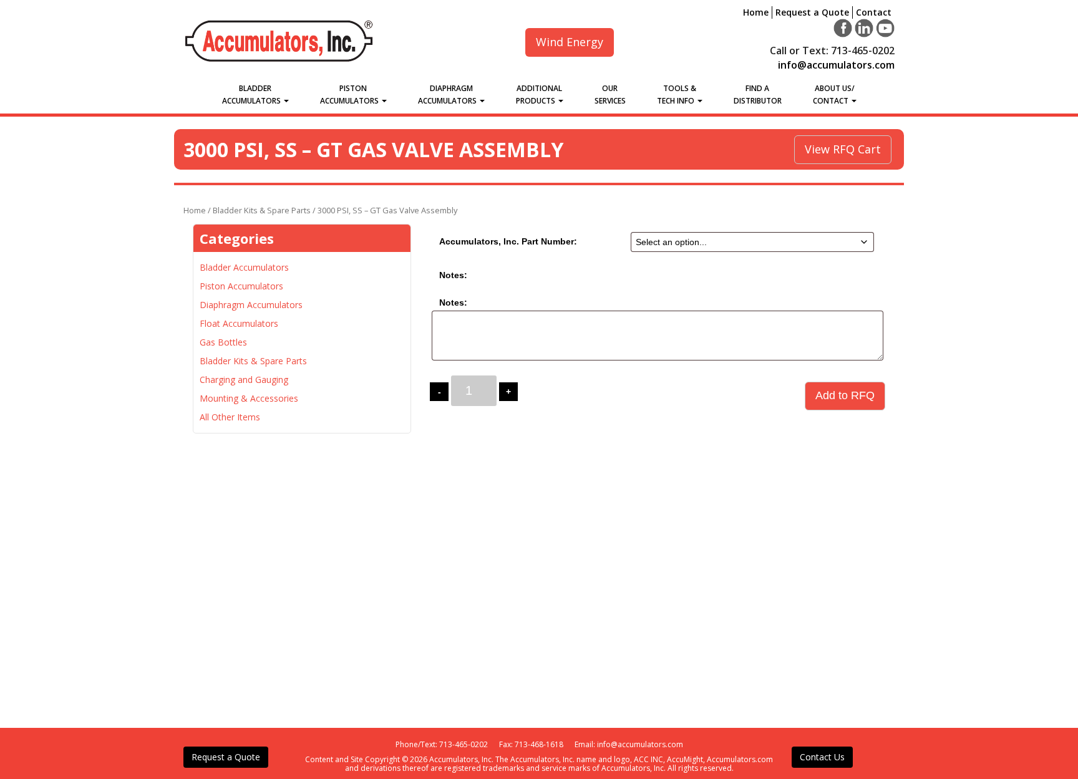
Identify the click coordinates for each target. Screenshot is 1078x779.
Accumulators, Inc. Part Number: (508, 241)
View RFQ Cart (843, 149)
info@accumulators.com (836, 65)
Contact (873, 12)
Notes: (453, 275)
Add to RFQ (845, 395)
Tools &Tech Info (676, 94)
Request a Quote (812, 12)
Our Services (610, 94)
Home (756, 12)
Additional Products (539, 94)
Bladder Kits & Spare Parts (262, 210)
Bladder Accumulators (252, 94)
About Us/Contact (834, 94)
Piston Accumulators (350, 94)
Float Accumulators (239, 323)
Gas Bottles (223, 342)
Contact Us (822, 757)
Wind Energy (569, 41)
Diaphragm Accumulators (448, 94)
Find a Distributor (758, 94)
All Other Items (230, 417)
